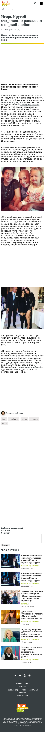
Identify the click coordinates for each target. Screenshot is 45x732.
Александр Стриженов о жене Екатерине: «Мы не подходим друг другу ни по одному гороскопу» (32, 596)
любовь (24, 419)
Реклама (22, 686)
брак (3, 419)
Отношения (34, 419)
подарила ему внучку (12, 102)
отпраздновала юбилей (29, 367)
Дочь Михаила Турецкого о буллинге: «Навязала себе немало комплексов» (32, 615)
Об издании (22, 695)
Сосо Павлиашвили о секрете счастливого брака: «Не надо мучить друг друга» (31, 559)
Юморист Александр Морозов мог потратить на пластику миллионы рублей (31, 652)
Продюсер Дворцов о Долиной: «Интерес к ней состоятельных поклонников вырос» (31, 633)
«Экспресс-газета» (29, 104)
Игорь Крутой (13, 419)
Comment (5, 533)
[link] (22, 189)
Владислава (11, 413)
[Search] (35, 3)
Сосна (20, 413)
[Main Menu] (41, 3)
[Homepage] (6, 3)
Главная (9, 9)
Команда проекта (22, 683)
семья (4, 423)
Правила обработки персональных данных (22, 691)
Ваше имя (5, 530)
